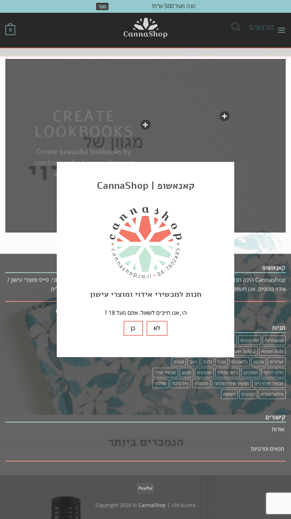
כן (133, 328)
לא (157, 328)
